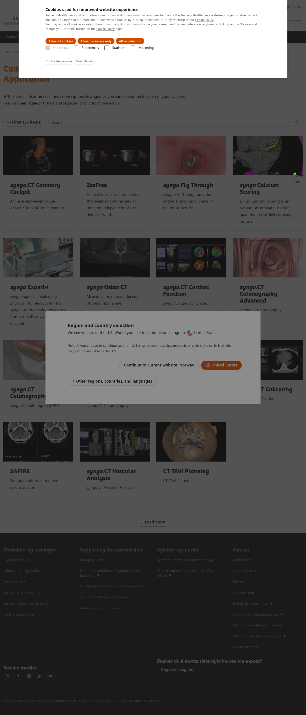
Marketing (146, 48)
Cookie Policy (204, 20)
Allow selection (130, 41)
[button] (297, 177)
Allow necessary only (96, 41)
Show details (84, 61)
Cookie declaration (58, 61)
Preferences (90, 48)
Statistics (118, 48)
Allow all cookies (60, 41)
